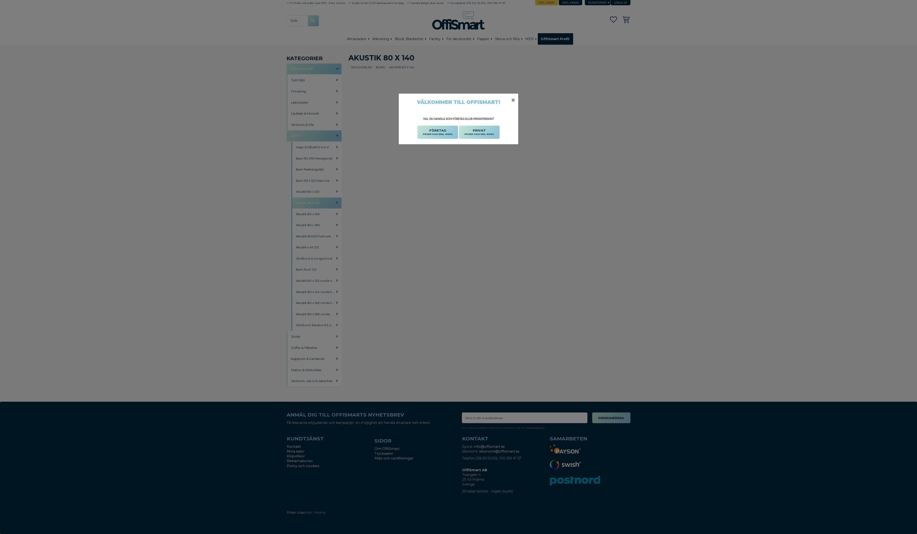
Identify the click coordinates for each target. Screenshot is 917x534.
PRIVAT (479, 131)
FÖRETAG (438, 131)
